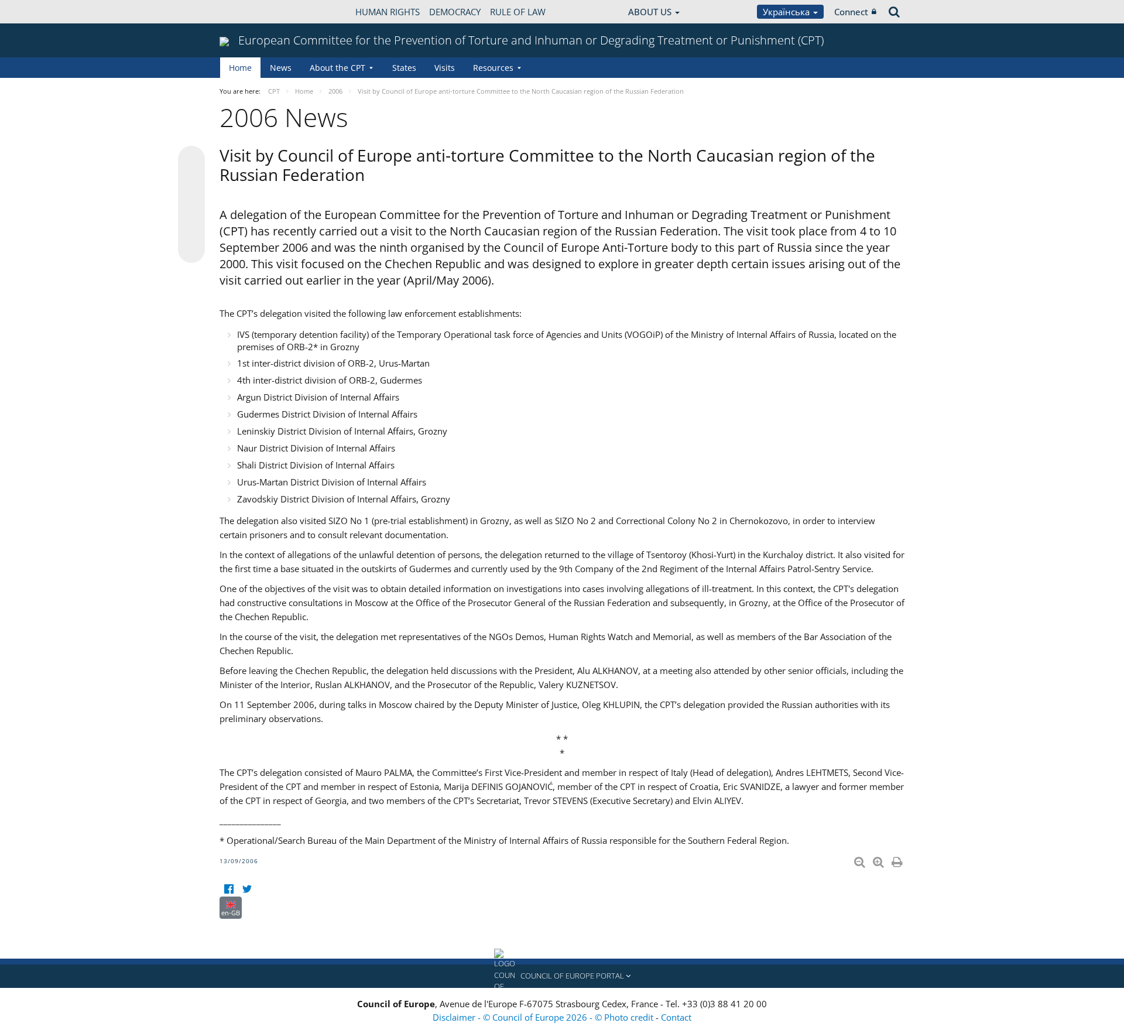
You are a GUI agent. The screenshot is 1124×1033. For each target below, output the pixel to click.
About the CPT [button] (337, 67)
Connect (851, 12)
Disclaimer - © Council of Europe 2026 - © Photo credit (544, 1017)
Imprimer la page (898, 859)
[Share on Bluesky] (191, 160)
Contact (676, 1017)
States (404, 67)
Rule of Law (518, 12)
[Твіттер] (247, 889)
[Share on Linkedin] (191, 227)
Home (240, 67)
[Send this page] (191, 249)
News (281, 67)
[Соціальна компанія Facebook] (229, 889)
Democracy (455, 12)
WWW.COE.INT (249, 11)
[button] (562, 976)
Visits (444, 67)
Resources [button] (493, 67)
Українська (787, 12)
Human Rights (387, 12)
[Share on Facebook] (191, 205)
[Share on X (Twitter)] (191, 182)
